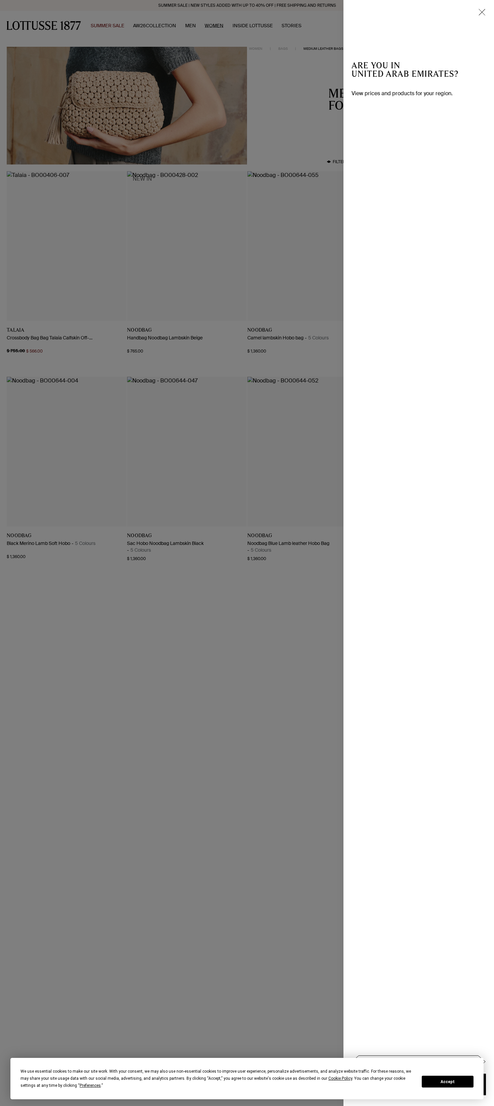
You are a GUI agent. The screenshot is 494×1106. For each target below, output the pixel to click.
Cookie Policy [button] (340, 1078)
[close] (482, 12)
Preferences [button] (90, 1085)
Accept (448, 1081)
